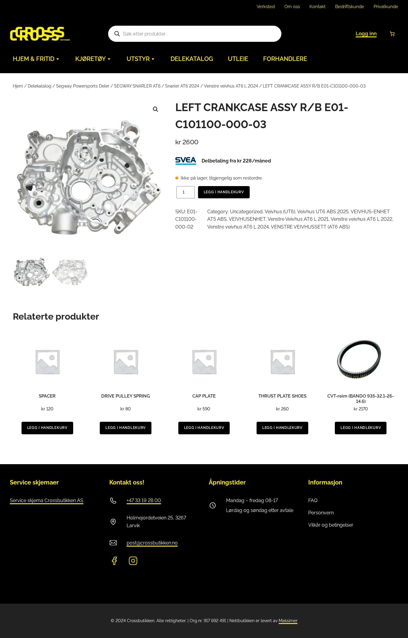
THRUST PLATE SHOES (282, 396)
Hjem (18, 86)
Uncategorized (246, 211)
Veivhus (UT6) (280, 211)
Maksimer (288, 620)
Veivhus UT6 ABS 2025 (323, 211)
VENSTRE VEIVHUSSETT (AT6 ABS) (310, 227)
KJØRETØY (90, 58)
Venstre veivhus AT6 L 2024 (231, 86)
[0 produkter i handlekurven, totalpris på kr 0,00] (392, 34)
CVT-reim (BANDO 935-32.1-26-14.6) (360, 398)
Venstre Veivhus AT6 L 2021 (298, 219)
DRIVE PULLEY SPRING (125, 396)
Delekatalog (39, 86)
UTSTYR (138, 58)
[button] (155, 109)
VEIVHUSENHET (247, 219)
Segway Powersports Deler (82, 86)
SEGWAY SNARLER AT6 (137, 86)
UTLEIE (238, 58)
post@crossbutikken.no (152, 543)
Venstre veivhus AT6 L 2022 (361, 219)
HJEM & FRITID (33, 58)
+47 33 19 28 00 (144, 500)
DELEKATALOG (192, 58)
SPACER (47, 396)
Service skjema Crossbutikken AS (46, 500)
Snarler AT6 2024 (182, 86)
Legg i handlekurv (224, 192)
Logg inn (366, 33)
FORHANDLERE (285, 58)
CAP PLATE (204, 396)
